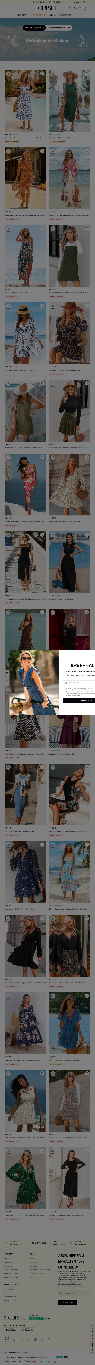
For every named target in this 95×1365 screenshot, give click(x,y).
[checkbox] (64, 688)
